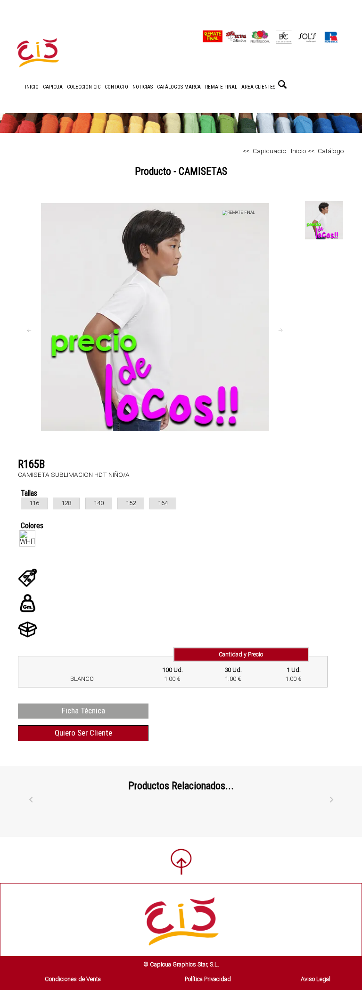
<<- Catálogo (325, 151)
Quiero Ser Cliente (83, 732)
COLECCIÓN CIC (83, 87)
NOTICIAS (142, 87)
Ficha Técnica (83, 710)
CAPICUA (53, 87)
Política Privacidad (208, 978)
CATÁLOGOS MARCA (179, 87)
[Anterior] (31, 800)
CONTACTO (116, 87)
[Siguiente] (331, 800)
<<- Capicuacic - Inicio (274, 151)
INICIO (32, 87)
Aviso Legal (315, 978)
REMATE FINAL (221, 87)
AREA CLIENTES (258, 87)
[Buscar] (282, 84)
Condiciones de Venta (73, 978)
